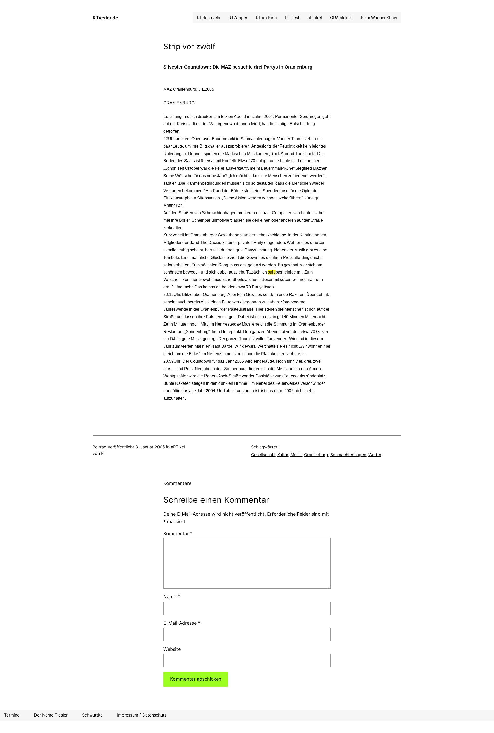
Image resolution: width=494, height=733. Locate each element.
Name (171, 596)
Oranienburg (316, 454)
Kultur (282, 454)
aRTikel (178, 446)
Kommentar (177, 533)
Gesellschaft (263, 454)
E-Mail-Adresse (181, 623)
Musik (296, 454)
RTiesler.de (105, 17)
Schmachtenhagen (348, 454)
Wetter (374, 454)
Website (172, 649)
